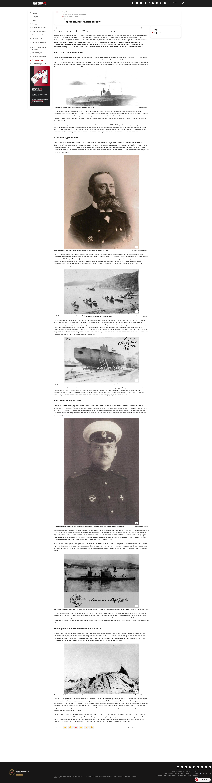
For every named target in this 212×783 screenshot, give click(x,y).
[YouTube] (153, 3)
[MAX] (133, 3)
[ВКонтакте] (141, 3)
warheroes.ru (188, 775)
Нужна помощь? (204, 779)
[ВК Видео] (145, 3)
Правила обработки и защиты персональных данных (185, 771)
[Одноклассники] (157, 3)
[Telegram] (137, 3)
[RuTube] (149, 3)
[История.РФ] (40, 3)
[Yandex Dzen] (161, 3)
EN (170, 3)
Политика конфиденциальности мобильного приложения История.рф (181, 773)
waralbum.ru (195, 775)
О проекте (196, 777)
